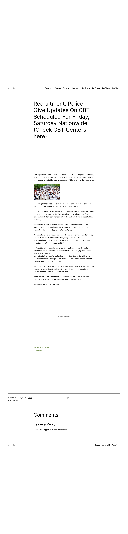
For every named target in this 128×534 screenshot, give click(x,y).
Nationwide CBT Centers (41, 347)
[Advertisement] (64, 13)
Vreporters (12, 88)
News (30, 398)
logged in (47, 430)
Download (39, 350)
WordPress (116, 445)
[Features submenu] (69, 88)
